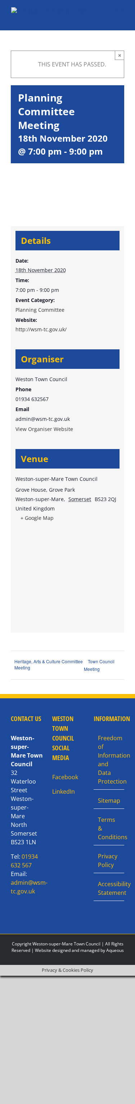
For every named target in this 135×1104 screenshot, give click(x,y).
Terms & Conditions (109, 828)
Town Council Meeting (99, 665)
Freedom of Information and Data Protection (109, 759)
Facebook (65, 777)
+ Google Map (37, 517)
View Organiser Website (44, 429)
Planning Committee (39, 309)
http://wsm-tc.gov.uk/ (41, 329)
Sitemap (109, 801)
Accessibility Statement (109, 888)
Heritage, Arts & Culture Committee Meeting (48, 664)
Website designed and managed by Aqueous (79, 950)
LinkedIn (63, 791)
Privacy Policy (107, 860)
